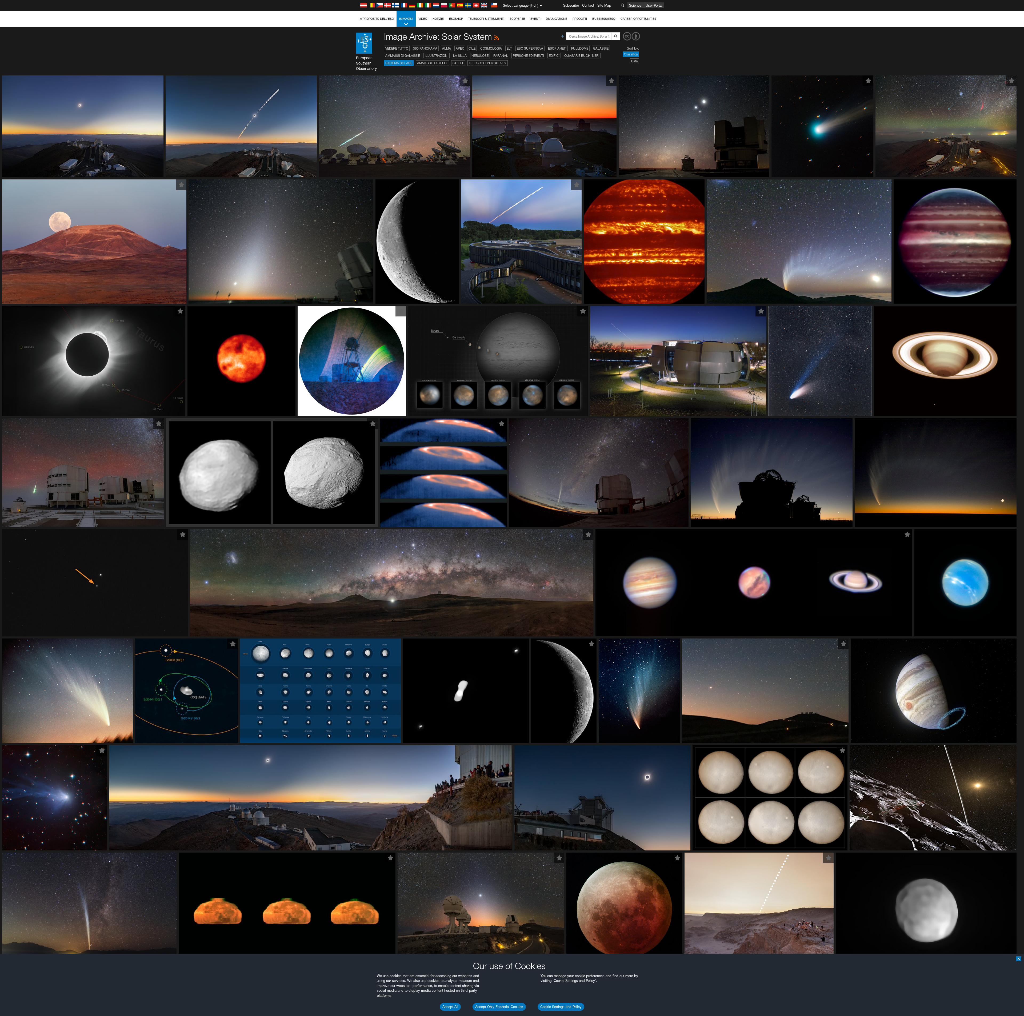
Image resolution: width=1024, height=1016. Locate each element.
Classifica (631, 54)
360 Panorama (425, 48)
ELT (509, 48)
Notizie (438, 19)
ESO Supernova (530, 48)
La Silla (460, 56)
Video (422, 19)
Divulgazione (556, 19)
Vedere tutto (396, 48)
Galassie (601, 48)
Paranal (500, 56)
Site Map (604, 5)
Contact (588, 5)
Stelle (458, 63)
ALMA (446, 48)
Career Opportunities (638, 19)
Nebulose (480, 56)
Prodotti (580, 19)
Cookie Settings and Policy (561, 1007)
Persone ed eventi (528, 56)
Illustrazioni (436, 56)
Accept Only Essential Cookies (499, 1007)
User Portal (654, 5)
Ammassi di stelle (432, 63)
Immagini (406, 19)
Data (634, 61)
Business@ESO (603, 19)
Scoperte (517, 19)
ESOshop (456, 19)
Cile (472, 48)
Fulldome (579, 48)
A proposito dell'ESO (377, 19)
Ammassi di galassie (402, 56)
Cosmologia (491, 48)
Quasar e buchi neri (581, 56)
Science (635, 5)
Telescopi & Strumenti (486, 19)
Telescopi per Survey (487, 63)
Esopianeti (557, 48)
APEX (460, 48)
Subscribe (571, 5)
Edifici (554, 56)
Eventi (535, 19)
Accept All (450, 1007)
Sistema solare (398, 63)
